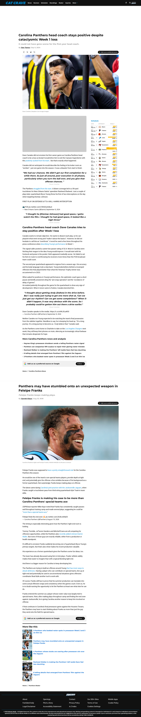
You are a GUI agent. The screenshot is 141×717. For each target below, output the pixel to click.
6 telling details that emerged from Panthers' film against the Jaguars (52, 353)
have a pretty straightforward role (60, 470)
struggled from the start (42, 189)
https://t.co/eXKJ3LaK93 (59, 311)
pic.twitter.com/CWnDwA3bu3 (40, 207)
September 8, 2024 (53, 209)
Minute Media (12, 711)
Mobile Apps (113, 699)
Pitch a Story (48, 703)
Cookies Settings (93, 706)
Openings (46, 699)
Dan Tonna (25, 48)
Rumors (36, 3)
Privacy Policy (74, 703)
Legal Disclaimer (29, 706)
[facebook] (126, 2)
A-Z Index (72, 706)
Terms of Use (92, 703)
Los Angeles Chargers (73, 329)
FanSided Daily (28, 703)
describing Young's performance (53, 244)
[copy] (34, 52)
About (25, 699)
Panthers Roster (34, 685)
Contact (72, 699)
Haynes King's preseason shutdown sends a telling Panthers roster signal (54, 343)
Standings (53, 3)
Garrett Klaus (26, 399)
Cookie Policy (113, 703)
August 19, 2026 (53, 519)
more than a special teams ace (35, 512)
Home (24, 371)
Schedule (44, 3)
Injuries (68, 3)
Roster (61, 3)
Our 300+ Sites (93, 699)
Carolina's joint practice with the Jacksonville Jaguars (61, 488)
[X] (130, 2)
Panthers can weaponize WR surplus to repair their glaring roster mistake (54, 347)
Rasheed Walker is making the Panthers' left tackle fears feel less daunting (55, 350)
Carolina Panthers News (37, 371)
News (30, 3)
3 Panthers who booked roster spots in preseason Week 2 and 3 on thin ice (54, 357)
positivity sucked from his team (37, 161)
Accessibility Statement (52, 706)
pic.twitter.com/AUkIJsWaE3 (57, 517)
